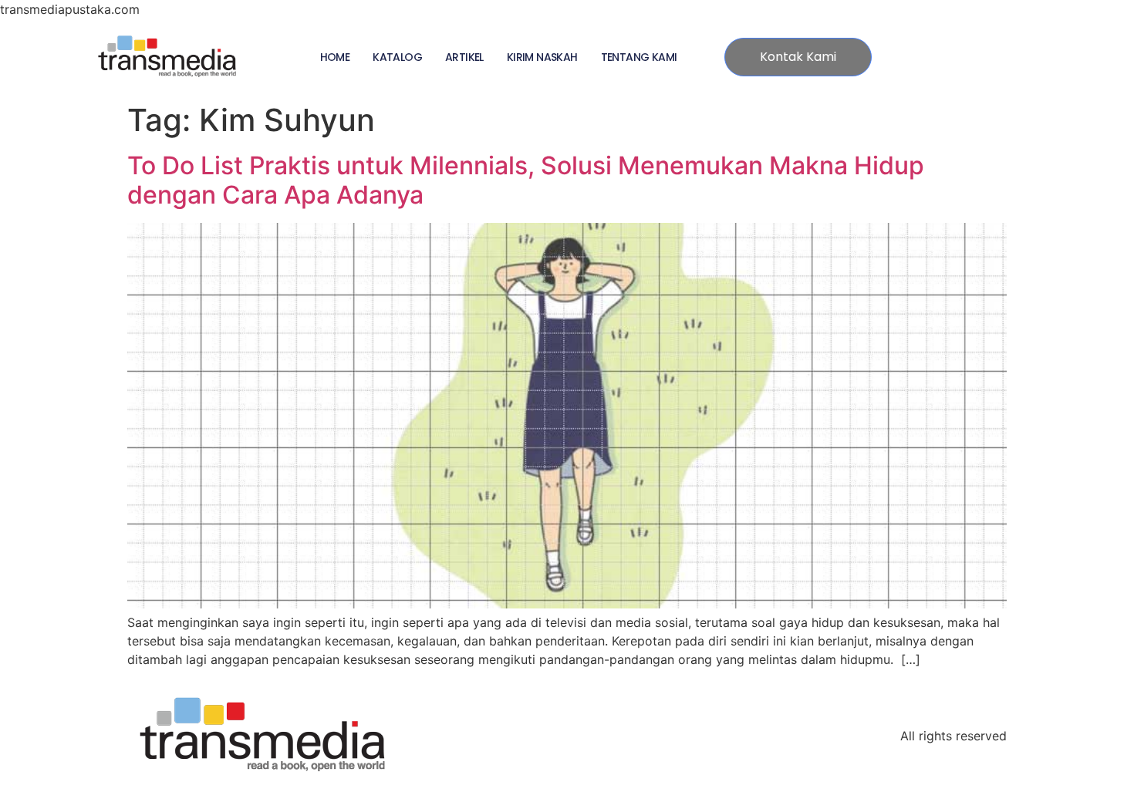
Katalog (397, 57)
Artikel (464, 57)
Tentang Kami (639, 57)
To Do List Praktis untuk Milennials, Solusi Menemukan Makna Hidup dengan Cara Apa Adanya (525, 180)
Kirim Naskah (542, 57)
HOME (335, 57)
